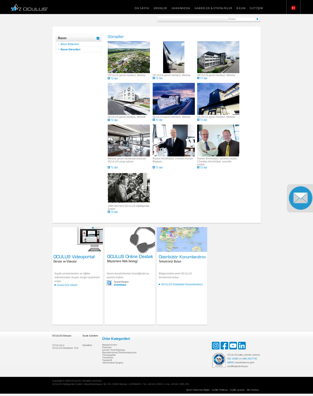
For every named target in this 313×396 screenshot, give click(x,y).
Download (120, 284)
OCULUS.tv (58, 345)
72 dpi (114, 78)
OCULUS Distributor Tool (65, 348)
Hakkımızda (181, 8)
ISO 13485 (232, 358)
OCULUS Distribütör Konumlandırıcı (182, 284)
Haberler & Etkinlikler (214, 8)
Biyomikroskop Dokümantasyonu (119, 352)
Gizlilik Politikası (220, 390)
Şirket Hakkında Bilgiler (198, 390)
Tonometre (107, 357)
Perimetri (106, 347)
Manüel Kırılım (109, 344)
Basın (241, 8)
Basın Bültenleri (70, 44)
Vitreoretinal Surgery (112, 362)
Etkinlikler (87, 345)
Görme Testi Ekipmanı (113, 350)
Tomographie (109, 355)
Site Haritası (253, 390)
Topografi (107, 360)
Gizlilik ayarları (237, 390)
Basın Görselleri (70, 49)
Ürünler (160, 8)
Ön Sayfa (142, 8)
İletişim (256, 8)
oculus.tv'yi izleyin (67, 285)
